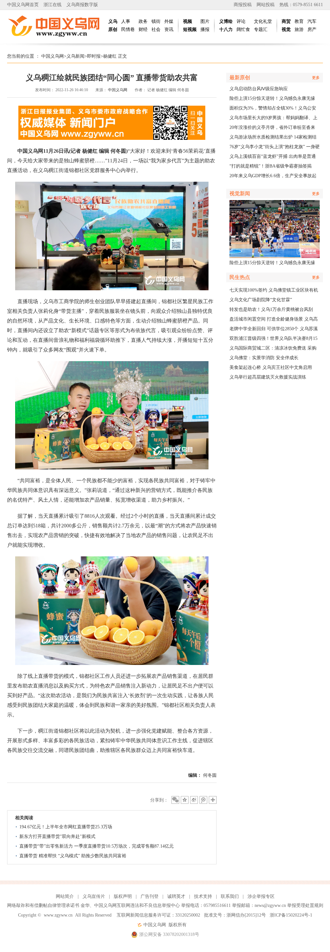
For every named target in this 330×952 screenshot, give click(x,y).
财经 (143, 29)
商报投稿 (243, 4)
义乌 (112, 21)
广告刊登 (150, 896)
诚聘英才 (176, 896)
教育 (299, 21)
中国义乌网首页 (23, 4)
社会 (155, 29)
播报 (204, 29)
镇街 (155, 21)
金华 (85, 905)
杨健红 (110, 56)
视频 (187, 21)
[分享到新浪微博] (194, 800)
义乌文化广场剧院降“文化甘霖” (260, 299)
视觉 (286, 29)
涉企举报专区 (261, 896)
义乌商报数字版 (82, 4)
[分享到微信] (175, 800)
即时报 (94, 56)
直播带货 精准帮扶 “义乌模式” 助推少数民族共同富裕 (72, 855)
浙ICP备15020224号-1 (291, 915)
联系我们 (230, 896)
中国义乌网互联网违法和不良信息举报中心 (137, 905)
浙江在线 (53, 4)
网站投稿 (266, 4)
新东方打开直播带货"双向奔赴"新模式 (57, 836)
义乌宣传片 (93, 896)
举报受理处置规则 (305, 905)
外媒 (168, 21)
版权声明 (123, 896)
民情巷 (128, 29)
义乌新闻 (75, 56)
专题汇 (260, 29)
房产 (311, 29)
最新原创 (239, 77)
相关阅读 (24, 817)
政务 (143, 21)
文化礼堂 (263, 21)
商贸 (286, 21)
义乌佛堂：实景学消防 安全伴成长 (263, 357)
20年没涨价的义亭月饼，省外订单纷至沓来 (272, 127)
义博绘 (226, 21)
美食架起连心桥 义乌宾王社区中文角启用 (270, 367)
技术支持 (203, 896)
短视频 (190, 29)
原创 (112, 29)
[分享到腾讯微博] (203, 800)
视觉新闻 (239, 193)
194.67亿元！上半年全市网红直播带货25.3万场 (65, 826)
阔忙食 (243, 29)
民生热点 (239, 277)
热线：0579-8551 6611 (301, 4)
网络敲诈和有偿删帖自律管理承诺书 (43, 905)
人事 (125, 21)
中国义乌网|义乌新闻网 (55, 25)
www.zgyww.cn (58, 915)
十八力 (226, 29)
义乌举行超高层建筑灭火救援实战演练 (267, 377)
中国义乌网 (52, 56)
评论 (241, 21)
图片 (204, 21)
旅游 (299, 29)
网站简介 (65, 896)
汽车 (311, 21)
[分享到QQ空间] (185, 800)
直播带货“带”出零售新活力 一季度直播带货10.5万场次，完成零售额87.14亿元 (96, 846)
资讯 (168, 29)
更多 (316, 77)
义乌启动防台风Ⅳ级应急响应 (258, 88)
